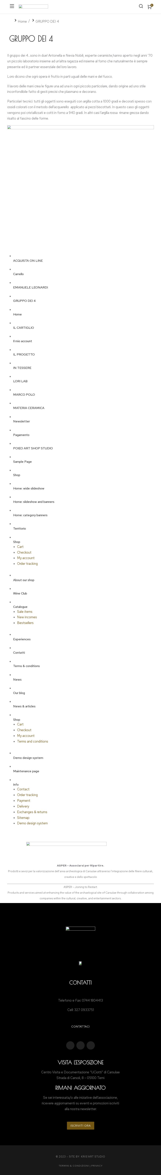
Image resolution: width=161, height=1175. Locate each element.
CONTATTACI (80, 1026)
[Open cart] (149, 7)
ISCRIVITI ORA (80, 1125)
